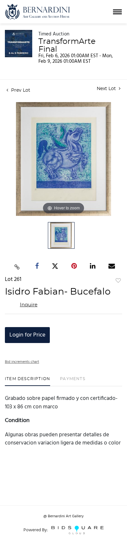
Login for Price (27, 335)
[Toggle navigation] (117, 12)
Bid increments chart (22, 362)
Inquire (28, 304)
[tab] (27, 381)
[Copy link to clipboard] (17, 266)
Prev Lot (20, 90)
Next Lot (107, 88)
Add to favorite (118, 281)
